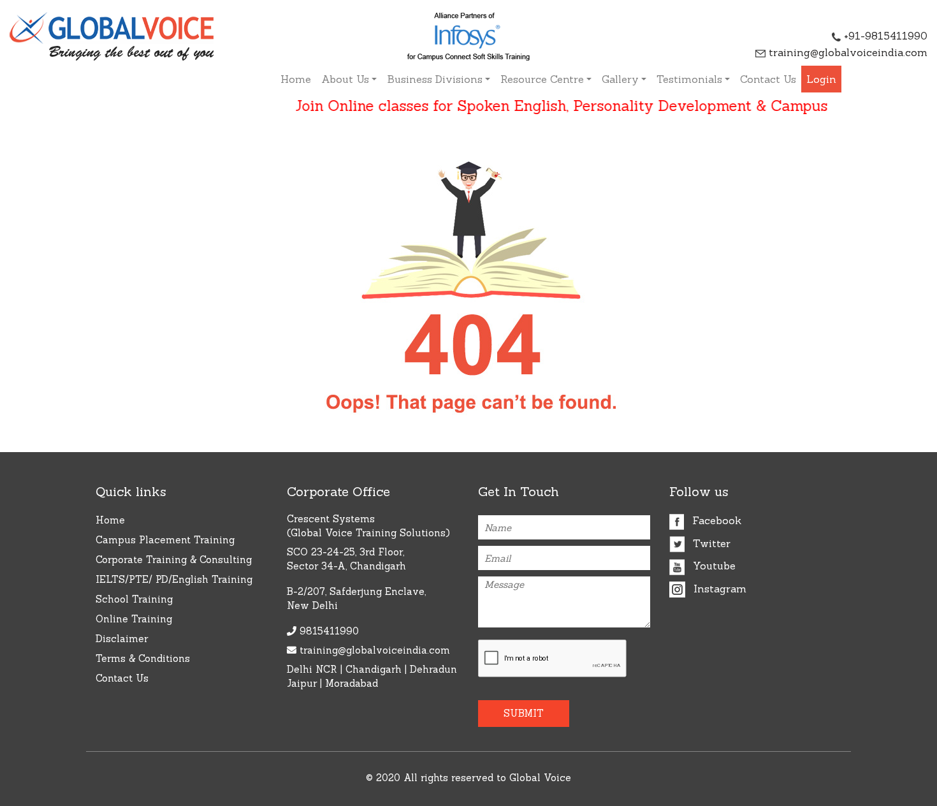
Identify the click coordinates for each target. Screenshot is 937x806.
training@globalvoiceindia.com (846, 52)
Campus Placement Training (165, 540)
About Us (345, 79)
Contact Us (768, 79)
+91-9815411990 (884, 35)
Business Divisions (435, 79)
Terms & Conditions (143, 658)
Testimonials (689, 79)
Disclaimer (122, 639)
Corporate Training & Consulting (174, 559)
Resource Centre (542, 79)
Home (295, 79)
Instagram (718, 588)
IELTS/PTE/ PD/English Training (174, 579)
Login (821, 79)
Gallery (620, 79)
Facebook (715, 520)
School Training (134, 599)
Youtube (713, 565)
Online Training (134, 619)
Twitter (710, 543)
